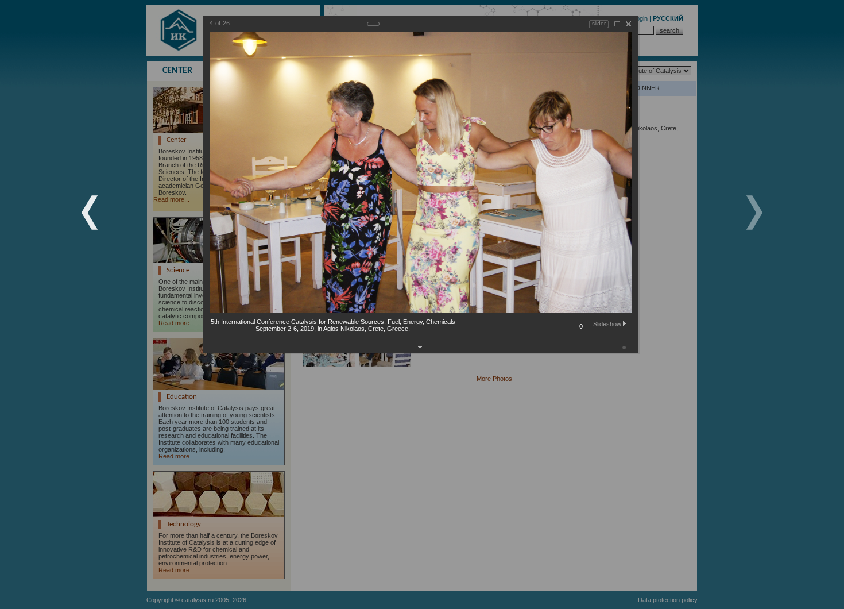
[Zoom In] (617, 23)
